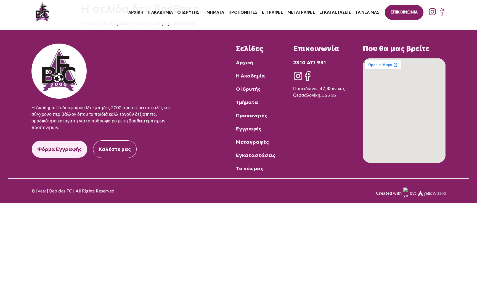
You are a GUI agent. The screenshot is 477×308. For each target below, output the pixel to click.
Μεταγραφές (301, 12)
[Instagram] (432, 12)
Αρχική (135, 12)
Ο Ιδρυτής (188, 12)
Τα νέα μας (367, 12)
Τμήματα (214, 12)
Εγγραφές (272, 12)
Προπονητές (243, 12)
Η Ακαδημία (160, 12)
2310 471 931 (309, 63)
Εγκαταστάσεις (335, 12)
